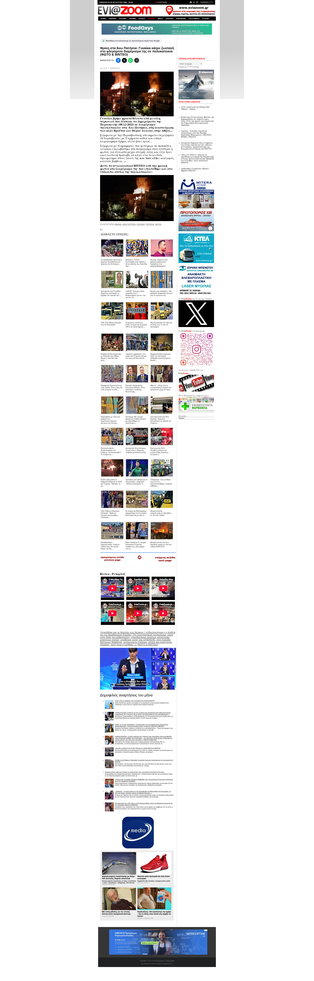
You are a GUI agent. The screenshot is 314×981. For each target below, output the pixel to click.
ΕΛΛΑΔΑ (142, 19)
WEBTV (160, 19)
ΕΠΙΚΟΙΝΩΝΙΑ (181, 19)
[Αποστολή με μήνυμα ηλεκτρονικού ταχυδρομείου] (101, 229)
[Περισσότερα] (136, 60)
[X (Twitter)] (194, 2)
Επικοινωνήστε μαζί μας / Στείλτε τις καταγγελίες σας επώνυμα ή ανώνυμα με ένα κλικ (134, 772)
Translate (195, 67)
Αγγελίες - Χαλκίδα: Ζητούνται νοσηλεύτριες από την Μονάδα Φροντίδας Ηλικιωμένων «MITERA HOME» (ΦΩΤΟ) (196, 134)
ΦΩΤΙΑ (158, 224)
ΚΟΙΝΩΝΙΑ (112, 19)
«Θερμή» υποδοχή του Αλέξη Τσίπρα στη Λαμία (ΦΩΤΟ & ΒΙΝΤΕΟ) (137, 748)
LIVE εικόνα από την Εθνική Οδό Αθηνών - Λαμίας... (195, 108)
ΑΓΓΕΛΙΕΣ (205, 19)
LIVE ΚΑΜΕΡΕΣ (194, 19)
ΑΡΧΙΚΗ (103, 19)
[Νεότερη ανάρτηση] (112, 562)
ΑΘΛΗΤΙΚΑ (169, 19)
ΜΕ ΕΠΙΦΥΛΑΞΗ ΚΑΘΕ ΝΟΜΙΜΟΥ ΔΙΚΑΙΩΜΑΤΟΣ (157, 964)
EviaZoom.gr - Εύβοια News (165, 961)
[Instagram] (197, 2)
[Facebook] (191, 2)
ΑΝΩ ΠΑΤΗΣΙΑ (129, 224)
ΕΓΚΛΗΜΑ (122, 19)
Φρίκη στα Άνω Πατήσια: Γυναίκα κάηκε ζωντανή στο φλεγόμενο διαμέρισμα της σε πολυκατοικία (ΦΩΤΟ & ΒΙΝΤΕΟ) (137, 51)
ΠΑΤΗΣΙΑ (150, 224)
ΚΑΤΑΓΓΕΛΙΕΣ (162, 2)
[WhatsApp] (130, 60)
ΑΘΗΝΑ (118, 224)
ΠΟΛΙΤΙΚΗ (132, 19)
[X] (124, 60)
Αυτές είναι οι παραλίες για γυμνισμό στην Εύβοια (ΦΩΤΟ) (135, 701)
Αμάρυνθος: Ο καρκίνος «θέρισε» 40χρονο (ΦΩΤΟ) (195, 170)
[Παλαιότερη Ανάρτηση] (165, 562)
